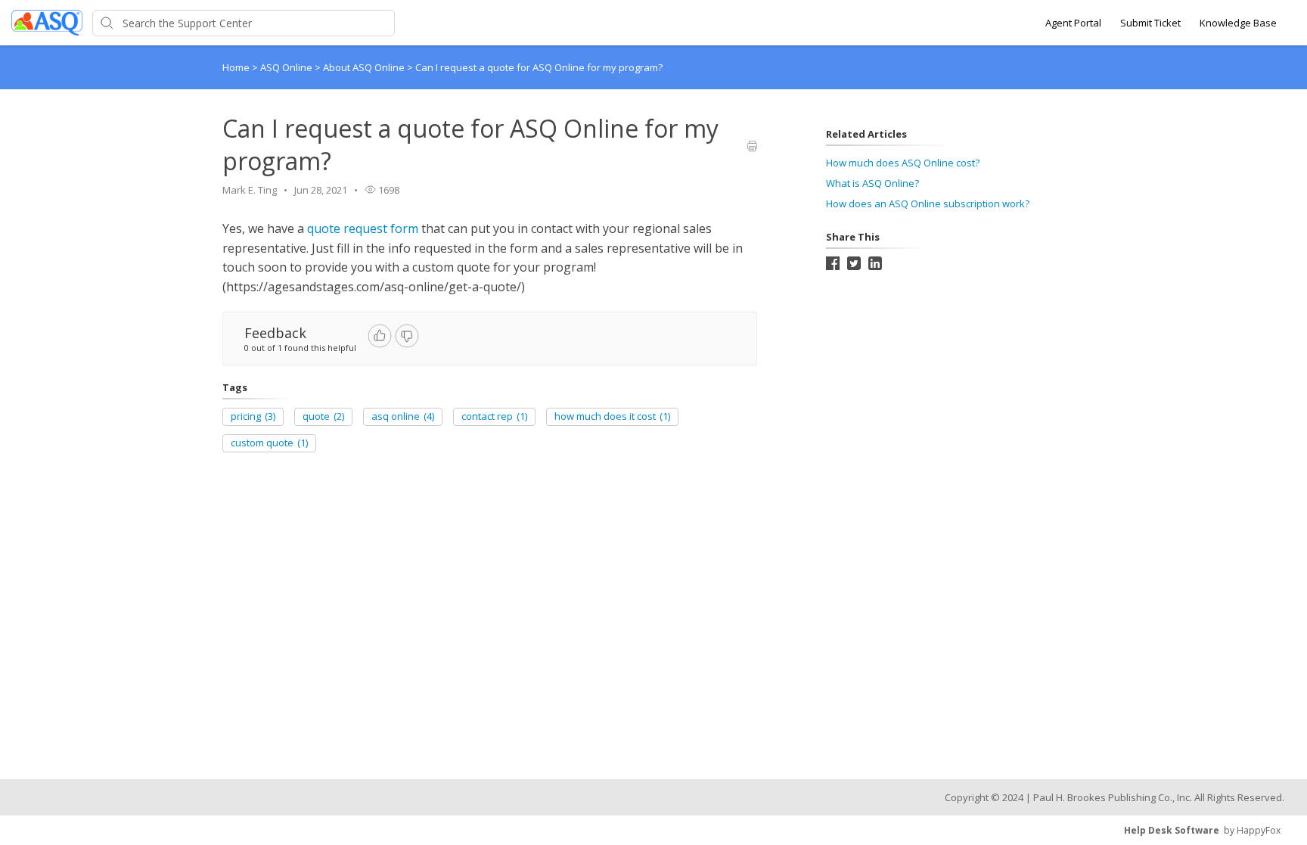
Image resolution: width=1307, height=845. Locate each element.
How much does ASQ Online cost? (902, 162)
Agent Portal (1073, 23)
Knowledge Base (1238, 23)
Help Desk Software (1171, 830)
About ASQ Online (365, 67)
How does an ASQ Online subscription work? (927, 203)
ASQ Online (287, 67)
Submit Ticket (1150, 23)
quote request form (362, 228)
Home (236, 67)
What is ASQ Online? (872, 183)
